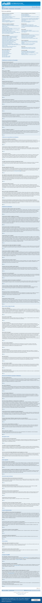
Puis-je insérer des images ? (6, 52)
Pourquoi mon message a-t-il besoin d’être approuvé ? (9, 46)
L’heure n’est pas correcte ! (5, 27)
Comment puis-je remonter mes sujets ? (7, 47)
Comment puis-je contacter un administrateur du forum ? (28, 54)
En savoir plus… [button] (9, 601)
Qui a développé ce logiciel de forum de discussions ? (28, 51)
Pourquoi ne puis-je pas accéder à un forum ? (8, 41)
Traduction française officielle (19, 593)
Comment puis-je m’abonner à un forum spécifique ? (28, 43)
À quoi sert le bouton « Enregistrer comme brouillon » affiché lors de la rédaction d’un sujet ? (11, 45)
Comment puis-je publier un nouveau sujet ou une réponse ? (10, 36)
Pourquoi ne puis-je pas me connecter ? (7, 17)
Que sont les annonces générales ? (7, 53)
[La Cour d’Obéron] (6, 3)
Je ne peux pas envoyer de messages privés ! (27, 24)
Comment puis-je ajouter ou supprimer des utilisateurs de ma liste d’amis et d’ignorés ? (30, 31)
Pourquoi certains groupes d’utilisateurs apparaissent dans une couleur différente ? (29, 19)
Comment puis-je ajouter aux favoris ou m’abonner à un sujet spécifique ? (29, 42)
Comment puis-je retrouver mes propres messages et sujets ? (29, 38)
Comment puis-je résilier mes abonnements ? (27, 44)
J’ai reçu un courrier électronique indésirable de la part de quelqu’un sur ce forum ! (30, 27)
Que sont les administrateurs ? (25, 14)
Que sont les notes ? (5, 55)
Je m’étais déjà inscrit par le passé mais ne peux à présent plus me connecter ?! (11, 19)
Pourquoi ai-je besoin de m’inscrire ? (7, 14)
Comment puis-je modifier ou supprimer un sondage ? (9, 40)
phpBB (18, 592)
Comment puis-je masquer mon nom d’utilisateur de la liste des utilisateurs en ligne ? (10, 26)
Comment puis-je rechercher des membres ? (27, 37)
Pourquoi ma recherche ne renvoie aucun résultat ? (28, 35)
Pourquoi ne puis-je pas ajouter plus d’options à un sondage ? (10, 39)
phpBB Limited (25, 557)
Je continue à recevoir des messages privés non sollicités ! (29, 25)
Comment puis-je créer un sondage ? (7, 38)
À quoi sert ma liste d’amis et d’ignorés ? (26, 30)
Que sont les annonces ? (5, 54)
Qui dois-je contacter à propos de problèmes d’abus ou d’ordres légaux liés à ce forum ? (29, 53)
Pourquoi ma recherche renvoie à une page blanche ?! (28, 36)
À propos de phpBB (19, 559)
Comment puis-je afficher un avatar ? (7, 30)
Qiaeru (25, 593)
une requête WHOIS (11, 573)
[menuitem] (3, 7)
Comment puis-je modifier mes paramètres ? (8, 24)
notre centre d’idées (17, 565)
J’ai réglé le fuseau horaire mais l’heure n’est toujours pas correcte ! (11, 28)
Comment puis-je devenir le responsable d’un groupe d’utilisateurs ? (30, 18)
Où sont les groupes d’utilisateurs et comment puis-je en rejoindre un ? (30, 17)
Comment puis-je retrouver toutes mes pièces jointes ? (28, 48)
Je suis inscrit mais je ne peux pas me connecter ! (8, 16)
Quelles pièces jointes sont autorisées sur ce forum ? (28, 47)
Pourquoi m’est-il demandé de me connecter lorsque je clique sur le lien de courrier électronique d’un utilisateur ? (11, 33)
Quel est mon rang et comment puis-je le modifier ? (9, 31)
